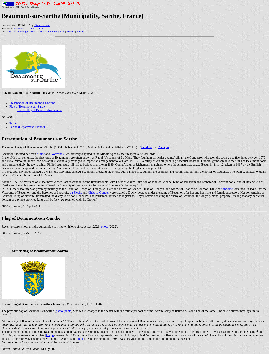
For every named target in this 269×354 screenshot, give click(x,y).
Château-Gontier (98, 192)
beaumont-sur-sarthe (24, 28)
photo (104, 226)
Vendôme (227, 189)
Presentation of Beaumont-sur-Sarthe (32, 103)
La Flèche (76, 192)
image (50, 335)
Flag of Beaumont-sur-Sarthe (27, 106)
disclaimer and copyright (51, 31)
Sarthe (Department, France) (27, 127)
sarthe (40, 28)
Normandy (57, 154)
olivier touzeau (42, 25)
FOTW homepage (18, 31)
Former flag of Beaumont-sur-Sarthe (39, 110)
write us (70, 31)
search (33, 31)
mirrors (80, 31)
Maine (41, 154)
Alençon (163, 147)
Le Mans (146, 147)
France (13, 123)
